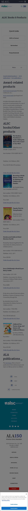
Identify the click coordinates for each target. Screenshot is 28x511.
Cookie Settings (14, 504)
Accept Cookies (14, 508)
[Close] (26, 494)
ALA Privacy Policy (6, 500)
